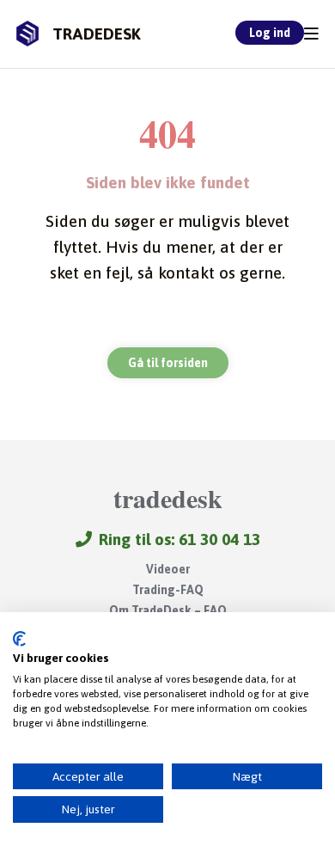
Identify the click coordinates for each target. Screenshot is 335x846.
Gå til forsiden (168, 363)
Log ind (269, 33)
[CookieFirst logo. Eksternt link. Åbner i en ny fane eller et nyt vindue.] (19, 639)
